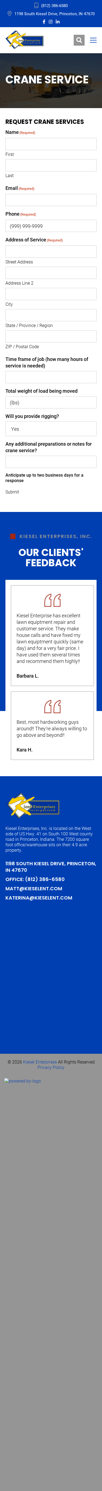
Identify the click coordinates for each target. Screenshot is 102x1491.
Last (9, 175)
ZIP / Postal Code (22, 346)
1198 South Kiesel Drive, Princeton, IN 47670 (54, 13)
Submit (12, 492)
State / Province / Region (29, 325)
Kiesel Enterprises (40, 1062)
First (9, 154)
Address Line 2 (19, 283)
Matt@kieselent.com (33, 889)
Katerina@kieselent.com (38, 898)
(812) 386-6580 (54, 5)
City (9, 304)
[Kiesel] (24, 39)
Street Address (19, 262)
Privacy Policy (51, 1067)
